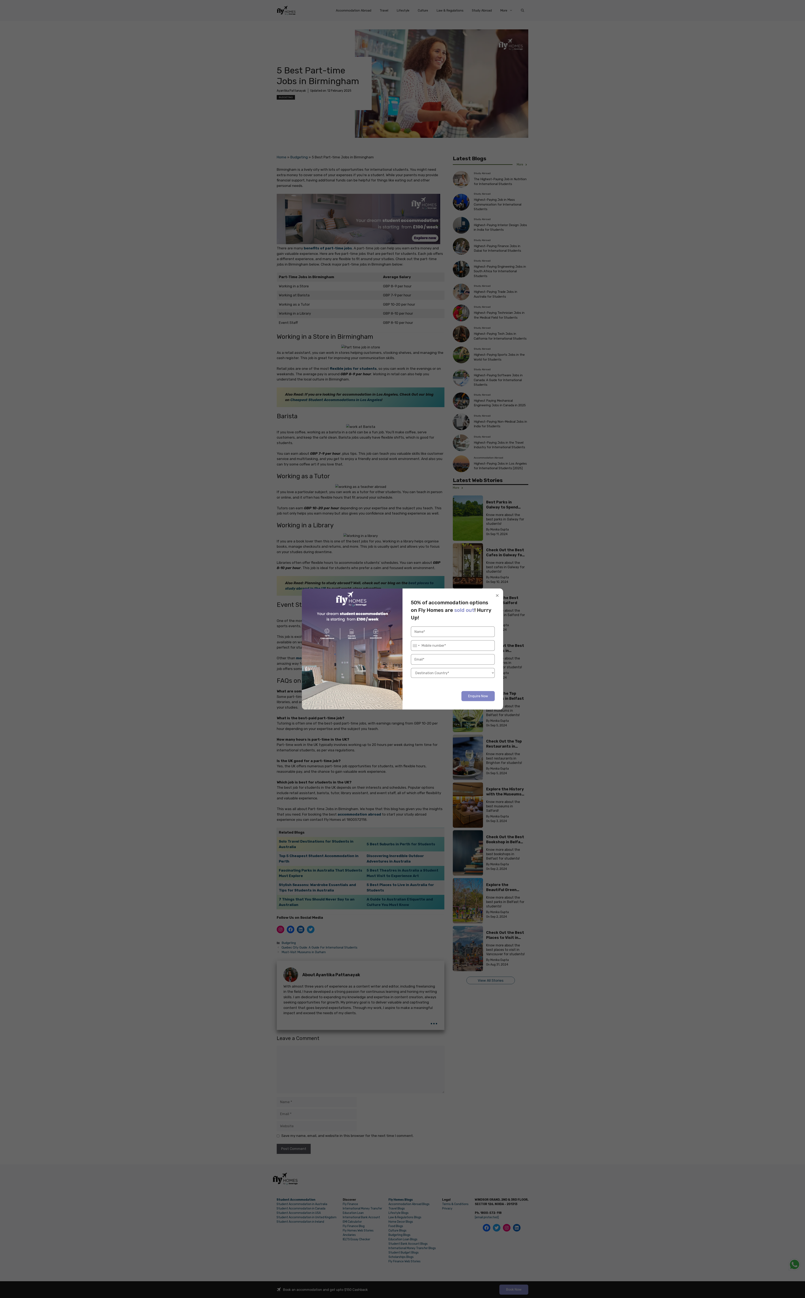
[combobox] (416, 646)
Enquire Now (478, 696)
